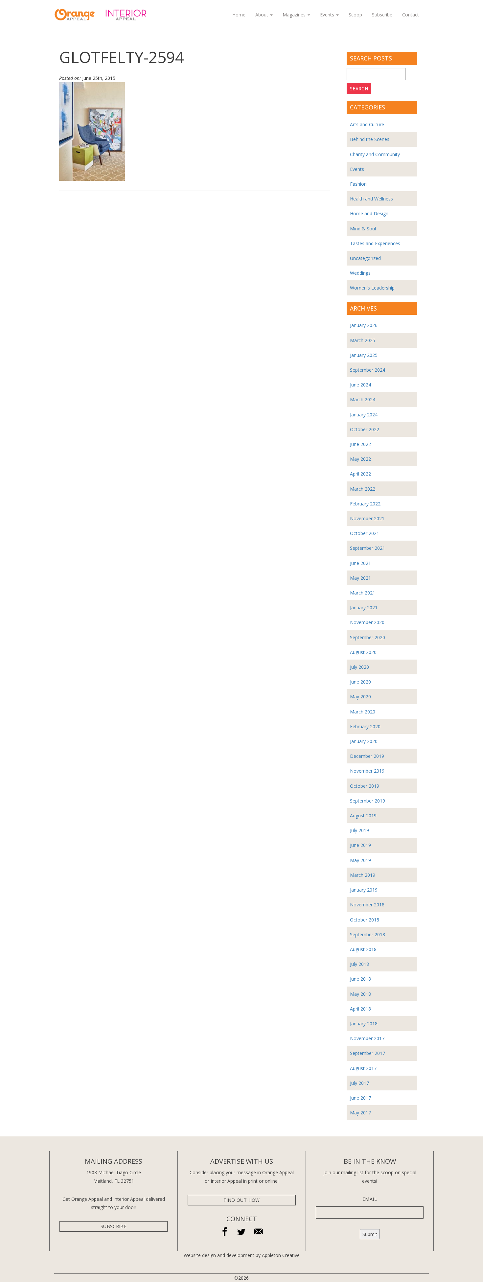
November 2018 (367, 904)
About (262, 15)
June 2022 (360, 444)
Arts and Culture (367, 124)
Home (238, 15)
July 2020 (359, 667)
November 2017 (367, 1038)
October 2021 (364, 533)
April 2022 (360, 474)
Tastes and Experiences (375, 243)
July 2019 (359, 830)
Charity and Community (375, 154)
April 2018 (360, 1009)
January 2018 (364, 1023)
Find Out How (241, 1200)
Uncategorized (365, 258)
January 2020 (364, 741)
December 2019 (367, 756)
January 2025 (364, 355)
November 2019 (367, 771)
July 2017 (359, 1083)
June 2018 (360, 979)
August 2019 (363, 815)
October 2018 (364, 920)
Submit (369, 1234)
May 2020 (360, 696)
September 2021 (367, 548)
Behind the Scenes (369, 139)
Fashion (358, 184)
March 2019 (362, 875)
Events (327, 15)
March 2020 (362, 712)
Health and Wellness (371, 199)
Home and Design (369, 213)
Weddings (360, 273)
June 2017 (360, 1098)
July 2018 (359, 964)
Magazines (295, 15)
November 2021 (367, 518)
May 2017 (360, 1112)
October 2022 (364, 429)
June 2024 (360, 385)
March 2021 (362, 593)
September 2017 (367, 1053)
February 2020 (365, 726)
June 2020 (360, 682)
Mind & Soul (363, 228)
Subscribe (382, 15)
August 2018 (363, 949)
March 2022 (362, 489)
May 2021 (360, 578)
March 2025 (362, 340)
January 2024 (364, 414)
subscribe (113, 1226)
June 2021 (360, 563)
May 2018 (360, 994)
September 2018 (367, 934)
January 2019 (364, 890)
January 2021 (364, 607)
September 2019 (367, 801)
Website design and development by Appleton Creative (242, 1255)
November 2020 (367, 622)
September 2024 (367, 370)
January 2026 (364, 325)
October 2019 (364, 786)
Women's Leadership (372, 288)
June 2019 (360, 845)
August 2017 (363, 1068)
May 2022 (360, 459)
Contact (410, 15)
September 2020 (367, 637)
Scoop (355, 15)
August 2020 (363, 652)
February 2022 (365, 504)
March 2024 (362, 399)
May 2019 (360, 860)
